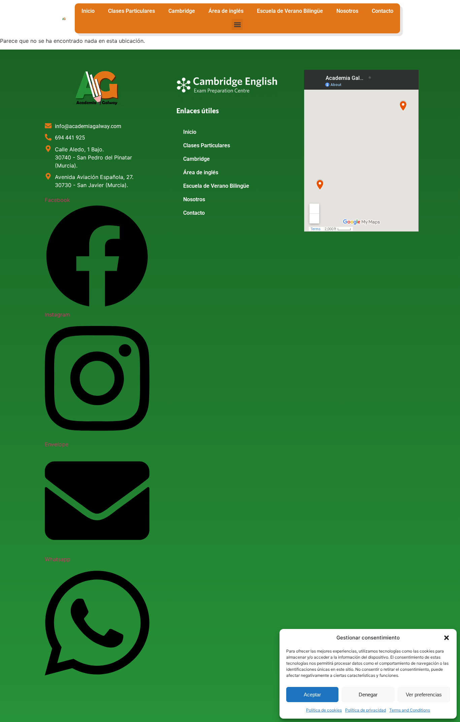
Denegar (368, 694)
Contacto (382, 11)
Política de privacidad (365, 710)
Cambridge (181, 11)
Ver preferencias (424, 694)
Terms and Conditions (409, 710)
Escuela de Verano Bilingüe (290, 11)
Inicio (88, 11)
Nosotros (347, 11)
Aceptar (312, 694)
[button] (446, 637)
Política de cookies (324, 710)
